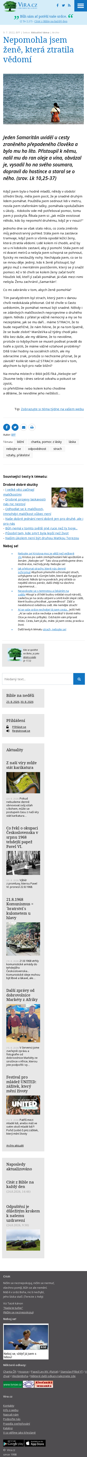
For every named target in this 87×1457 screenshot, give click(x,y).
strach (57, 449)
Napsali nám (11, 1414)
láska (72, 442)
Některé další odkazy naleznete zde (53, 1376)
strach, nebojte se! (54, 629)
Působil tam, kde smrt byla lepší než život (37, 533)
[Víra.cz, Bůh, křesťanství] (20, 6)
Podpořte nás (11, 1419)
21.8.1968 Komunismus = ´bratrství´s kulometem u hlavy (19, 908)
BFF (18, 32)
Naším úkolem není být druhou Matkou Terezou (42, 538)
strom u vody (29, 657)
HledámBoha (20, 1376)
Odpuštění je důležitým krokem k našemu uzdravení (23, 1213)
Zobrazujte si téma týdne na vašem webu (52, 409)
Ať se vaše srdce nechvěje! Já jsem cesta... (43, 609)
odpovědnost (37, 449)
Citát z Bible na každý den (50, 21)
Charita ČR (9, 1371)
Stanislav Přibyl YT (71, 1371)
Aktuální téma (40, 32)
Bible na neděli (20, 695)
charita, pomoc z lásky (46, 442)
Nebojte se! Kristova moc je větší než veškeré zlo (46, 555)
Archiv (55, 32)
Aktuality (14, 749)
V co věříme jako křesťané (19, 1432)
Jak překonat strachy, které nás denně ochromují (42, 570)
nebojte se (13, 449)
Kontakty (8, 1405)
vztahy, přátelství (18, 455)
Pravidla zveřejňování (16, 1424)
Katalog (7, 1428)
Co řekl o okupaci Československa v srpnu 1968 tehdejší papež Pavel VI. (22, 837)
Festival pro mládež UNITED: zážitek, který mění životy (21, 1083)
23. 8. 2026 (12, 702)
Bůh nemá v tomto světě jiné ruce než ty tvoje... (41, 528)
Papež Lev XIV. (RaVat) (44, 1371)
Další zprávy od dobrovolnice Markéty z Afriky (22, 995)
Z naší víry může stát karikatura (21, 765)
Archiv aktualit (15, 1145)
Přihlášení (15, 720)
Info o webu (10, 1410)
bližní (20, 442)
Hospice (23, 1371)
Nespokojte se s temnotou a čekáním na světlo (43, 592)
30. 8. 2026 (26, 702)
